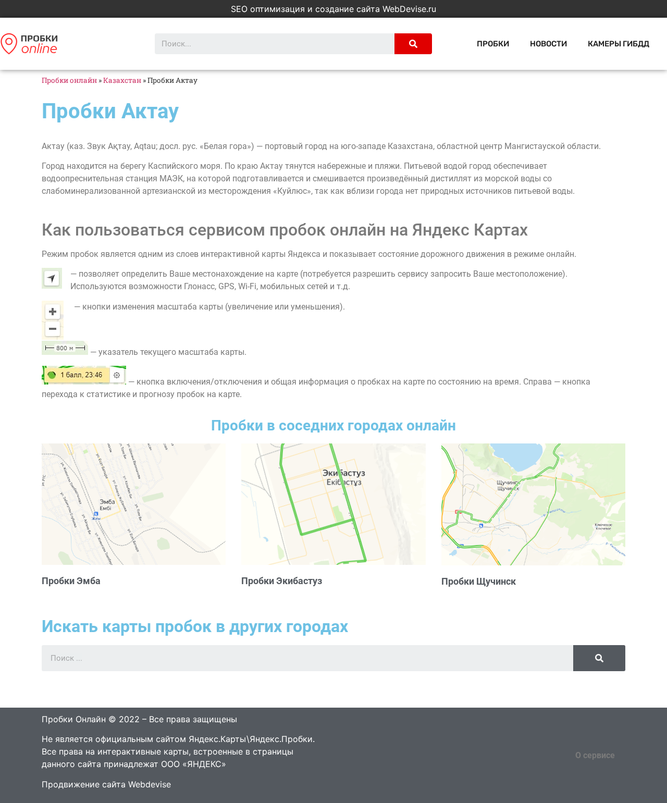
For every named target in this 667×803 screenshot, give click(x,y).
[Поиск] (413, 43)
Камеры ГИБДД (618, 43)
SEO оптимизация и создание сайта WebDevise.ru (333, 9)
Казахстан (122, 80)
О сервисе (595, 755)
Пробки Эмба (71, 580)
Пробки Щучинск (478, 581)
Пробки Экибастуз (281, 580)
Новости (548, 43)
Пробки (493, 43)
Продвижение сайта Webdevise (106, 784)
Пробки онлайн (69, 80)
